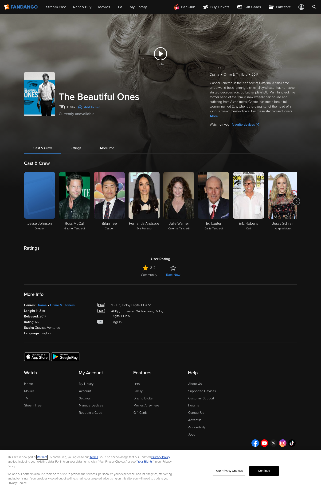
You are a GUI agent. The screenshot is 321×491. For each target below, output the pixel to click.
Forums (193, 405)
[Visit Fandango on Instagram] (283, 443)
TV (26, 398)
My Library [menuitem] (138, 7)
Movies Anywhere (146, 405)
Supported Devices (202, 391)
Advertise (195, 420)
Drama (42, 305)
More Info (107, 148)
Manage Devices (91, 405)
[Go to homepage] (21, 7)
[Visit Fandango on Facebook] (255, 443)
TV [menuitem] (119, 7)
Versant (42, 457)
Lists (136, 384)
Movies (29, 391)
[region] (160, 470)
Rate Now (173, 275)
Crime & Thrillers (62, 305)
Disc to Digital (143, 398)
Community (149, 275)
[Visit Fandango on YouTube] (264, 443)
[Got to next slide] (296, 201)
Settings (84, 398)
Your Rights (145, 462)
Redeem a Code (90, 413)
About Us (195, 384)
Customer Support (201, 398)
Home (28, 384)
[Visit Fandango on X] (274, 443)
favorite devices (243, 125)
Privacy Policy (160, 457)
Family (138, 391)
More (214, 116)
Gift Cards (140, 413)
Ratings (75, 148)
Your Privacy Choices (229, 471)
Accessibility (197, 427)
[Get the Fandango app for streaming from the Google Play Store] (65, 356)
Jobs (191, 435)
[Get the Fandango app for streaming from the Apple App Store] (37, 356)
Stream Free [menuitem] (56, 7)
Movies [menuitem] (104, 7)
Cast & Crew (42, 148)
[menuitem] (249, 7)
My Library (86, 384)
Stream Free (33, 405)
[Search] (314, 7)
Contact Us (196, 413)
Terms (94, 457)
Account (85, 391)
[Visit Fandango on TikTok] (292, 443)
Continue (264, 471)
